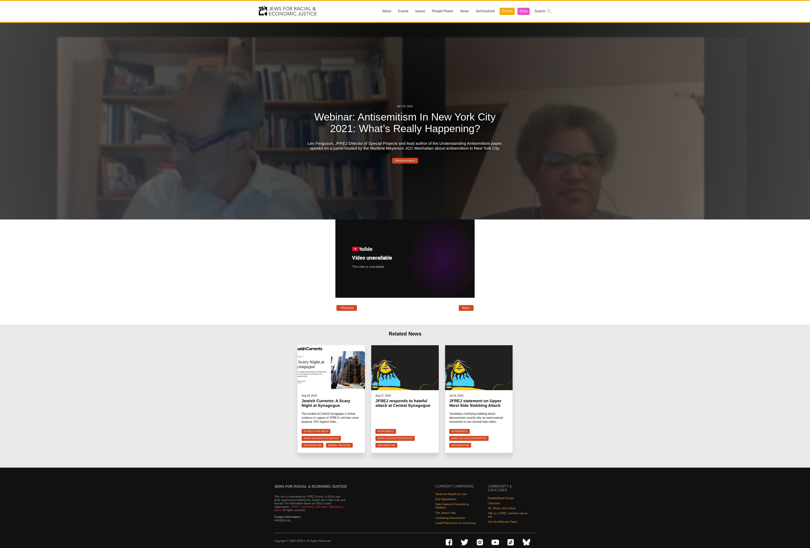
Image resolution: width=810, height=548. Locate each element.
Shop (524, 11)
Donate (507, 11)
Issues (420, 11)
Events (403, 11)
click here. (321, 506)
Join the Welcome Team (502, 521)
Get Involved (485, 11)
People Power (442, 11)
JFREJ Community (302, 506)
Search (540, 11)
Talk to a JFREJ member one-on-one (508, 515)
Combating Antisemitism (450, 518)
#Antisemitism (405, 160)
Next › (466, 308)
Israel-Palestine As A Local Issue (455, 523)
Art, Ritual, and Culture (502, 508)
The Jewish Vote (445, 512)
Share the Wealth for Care (451, 494)
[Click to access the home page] (288, 11)
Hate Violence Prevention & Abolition (452, 506)
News (464, 11)
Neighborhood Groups (501, 498)
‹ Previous (347, 308)
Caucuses (494, 503)
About (386, 11)
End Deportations (445, 499)
